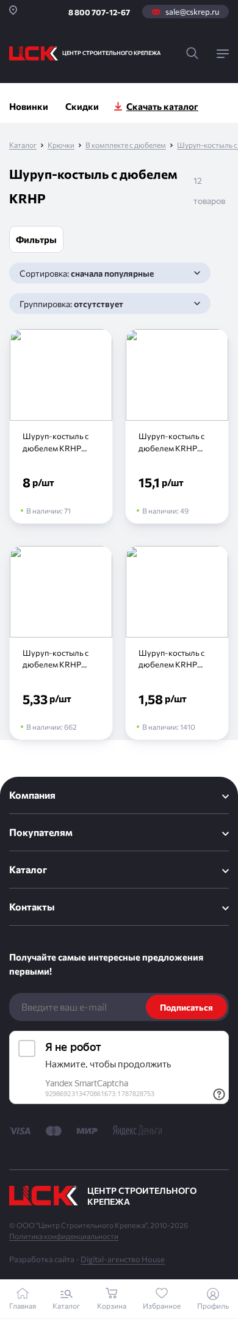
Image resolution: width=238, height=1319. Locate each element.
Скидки (82, 106)
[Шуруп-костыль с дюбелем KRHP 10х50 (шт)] (61, 426)
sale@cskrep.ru (192, 11)
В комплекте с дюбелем (125, 145)
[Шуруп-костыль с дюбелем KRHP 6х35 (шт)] (177, 643)
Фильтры (36, 239)
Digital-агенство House (123, 1259)
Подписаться (186, 1007)
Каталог (23, 145)
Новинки (28, 106)
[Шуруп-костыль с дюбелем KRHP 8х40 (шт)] (61, 643)
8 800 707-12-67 (99, 12)
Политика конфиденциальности (63, 1236)
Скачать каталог (162, 106)
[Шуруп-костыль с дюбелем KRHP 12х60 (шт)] (177, 426)
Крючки (61, 145)
